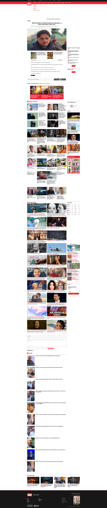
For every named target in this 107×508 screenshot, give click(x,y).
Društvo (35, 4)
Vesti (43, 2)
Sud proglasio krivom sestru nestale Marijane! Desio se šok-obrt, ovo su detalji (73, 153)
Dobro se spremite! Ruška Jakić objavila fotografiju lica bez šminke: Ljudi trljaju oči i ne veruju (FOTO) (73, 142)
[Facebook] (72, 493)
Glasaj (73, 293)
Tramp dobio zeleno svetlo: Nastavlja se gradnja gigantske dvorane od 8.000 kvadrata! (73, 55)
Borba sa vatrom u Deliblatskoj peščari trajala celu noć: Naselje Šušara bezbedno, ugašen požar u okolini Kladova (73, 131)
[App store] (63, 79)
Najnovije (35, 2)
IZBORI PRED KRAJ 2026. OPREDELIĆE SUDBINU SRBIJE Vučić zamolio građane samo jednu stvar (42, 115)
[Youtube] (77, 493)
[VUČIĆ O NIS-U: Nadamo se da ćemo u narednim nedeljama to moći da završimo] (32, 107)
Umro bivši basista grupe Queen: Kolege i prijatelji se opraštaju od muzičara (73, 51)
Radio (70, 2)
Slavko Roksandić (42, 27)
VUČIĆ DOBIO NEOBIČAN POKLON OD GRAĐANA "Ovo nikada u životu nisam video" (62, 122)
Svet (34, 7)
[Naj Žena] (45, 0)
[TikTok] (75, 493)
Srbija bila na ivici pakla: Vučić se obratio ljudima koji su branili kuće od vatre (49, 367)
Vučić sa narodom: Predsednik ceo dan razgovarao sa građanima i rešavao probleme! (51, 414)
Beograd (35, 8)
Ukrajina (35, 6)
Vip (54, 2)
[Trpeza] (49, 0)
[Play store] (57, 79)
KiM (34, 9)
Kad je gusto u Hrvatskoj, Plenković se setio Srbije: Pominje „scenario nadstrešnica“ (50, 449)
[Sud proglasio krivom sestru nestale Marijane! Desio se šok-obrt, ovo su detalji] (73, 147)
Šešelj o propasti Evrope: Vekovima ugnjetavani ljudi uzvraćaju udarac (48, 355)
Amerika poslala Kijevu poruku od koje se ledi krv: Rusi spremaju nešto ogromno (46, 485)
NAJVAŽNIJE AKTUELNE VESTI (44, 83)
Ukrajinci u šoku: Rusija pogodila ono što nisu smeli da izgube (33, 485)
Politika (35, 5)
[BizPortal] (35, 0)
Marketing (63, 498)
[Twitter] (79, 493)
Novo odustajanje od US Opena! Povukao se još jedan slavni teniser (73, 485)
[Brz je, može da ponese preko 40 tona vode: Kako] (73, 116)
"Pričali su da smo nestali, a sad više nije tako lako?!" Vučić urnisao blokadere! (49, 461)
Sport (52, 2)
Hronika (49, 2)
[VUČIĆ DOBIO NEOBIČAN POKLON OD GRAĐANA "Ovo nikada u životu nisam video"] (52, 123)
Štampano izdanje (36, 10)
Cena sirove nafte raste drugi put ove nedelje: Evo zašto (73, 60)
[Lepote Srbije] (41, 0)
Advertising (64, 499)
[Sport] (54, 0)
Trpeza (66, 2)
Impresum (63, 500)
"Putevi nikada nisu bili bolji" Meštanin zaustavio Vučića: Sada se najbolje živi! (49, 426)
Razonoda (58, 2)
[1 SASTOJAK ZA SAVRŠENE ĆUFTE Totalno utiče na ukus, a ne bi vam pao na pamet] (50, 55)
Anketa (68, 284)
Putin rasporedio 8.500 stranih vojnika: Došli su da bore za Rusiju (73, 63)
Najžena (62, 2)
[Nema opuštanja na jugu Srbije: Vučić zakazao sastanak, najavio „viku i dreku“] (31, 384)
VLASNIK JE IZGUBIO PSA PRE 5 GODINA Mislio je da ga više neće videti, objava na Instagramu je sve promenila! (41, 53)
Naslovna (39, 2)
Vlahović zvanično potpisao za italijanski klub (73, 57)
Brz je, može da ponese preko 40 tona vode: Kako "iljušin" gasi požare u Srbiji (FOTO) (73, 121)
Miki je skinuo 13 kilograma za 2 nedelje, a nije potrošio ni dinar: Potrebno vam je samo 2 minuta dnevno (59, 486)
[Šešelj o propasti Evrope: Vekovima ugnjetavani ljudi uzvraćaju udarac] (31, 360)
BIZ (45, 2)
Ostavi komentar (50, 348)
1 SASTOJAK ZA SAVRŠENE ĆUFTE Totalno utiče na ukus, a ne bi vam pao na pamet (58, 53)
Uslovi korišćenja (64, 501)
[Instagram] (74, 493)
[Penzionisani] (59, 0)
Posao (63, 502)
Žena (39, 500)
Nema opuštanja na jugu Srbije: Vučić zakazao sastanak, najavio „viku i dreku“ (49, 379)
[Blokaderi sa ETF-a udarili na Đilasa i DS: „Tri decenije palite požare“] (31, 443)
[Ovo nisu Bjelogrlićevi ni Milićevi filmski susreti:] (31, 407)
